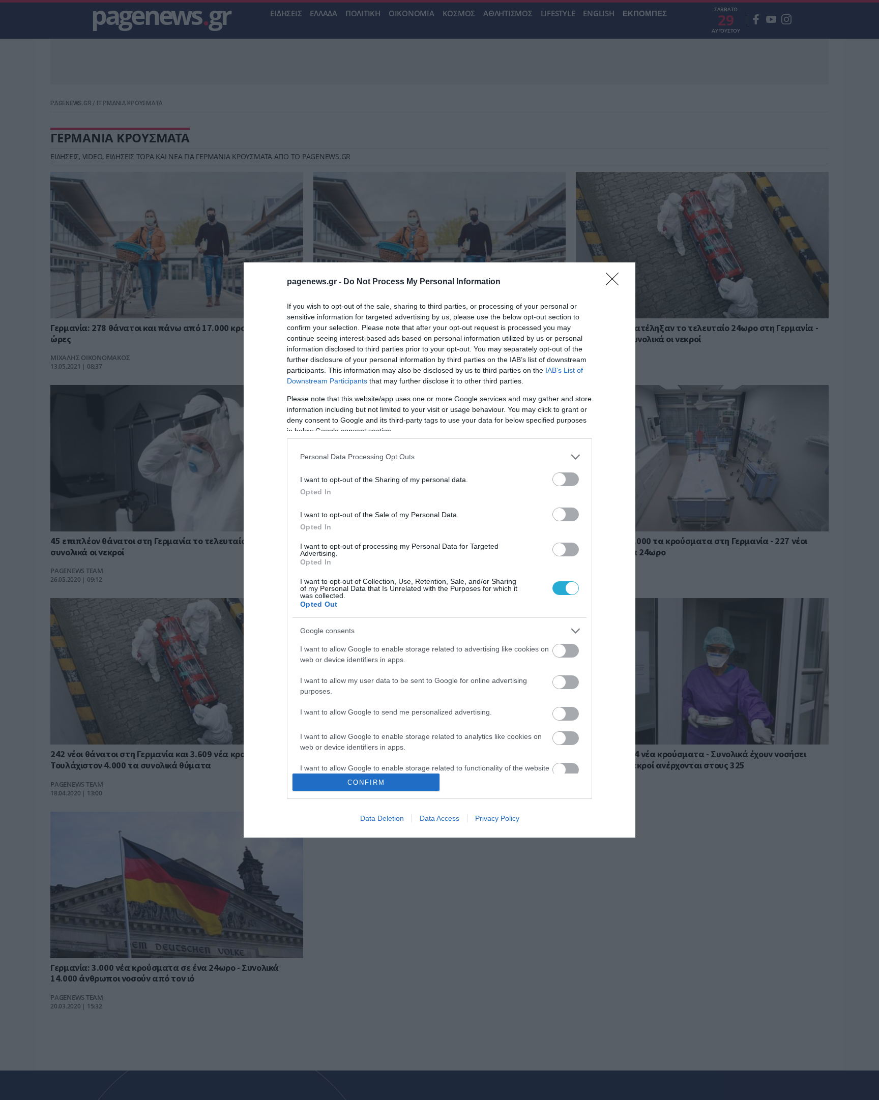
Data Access (439, 818)
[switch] (565, 479)
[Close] (615, 282)
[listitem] (439, 457)
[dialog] (439, 550)
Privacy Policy (497, 818)
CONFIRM (366, 782)
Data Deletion (382, 818)
